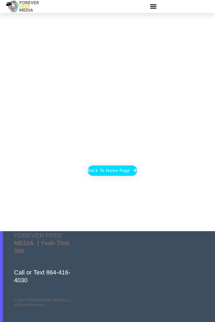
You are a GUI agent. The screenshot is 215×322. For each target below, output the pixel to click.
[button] (153, 6)
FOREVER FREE (41, 243)
